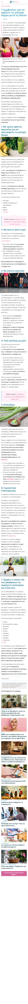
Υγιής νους (4, 800)
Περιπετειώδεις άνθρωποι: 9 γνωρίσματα (12, 803)
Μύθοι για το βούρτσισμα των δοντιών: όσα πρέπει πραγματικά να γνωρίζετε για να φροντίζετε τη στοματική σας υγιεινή (14, 736)
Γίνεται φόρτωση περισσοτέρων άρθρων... (14, 873)
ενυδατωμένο (5, 241)
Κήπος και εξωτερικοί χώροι (8, 864)
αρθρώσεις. (12, 536)
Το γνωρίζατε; (5, 843)
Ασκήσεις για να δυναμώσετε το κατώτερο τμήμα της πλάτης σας (14, 221)
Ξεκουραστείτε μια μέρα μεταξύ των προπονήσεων (13, 782)
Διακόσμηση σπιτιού (6, 709)
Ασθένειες (4, 822)
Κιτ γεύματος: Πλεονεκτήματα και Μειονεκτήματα (13, 846)
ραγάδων (4, 459)
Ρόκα (4, 642)
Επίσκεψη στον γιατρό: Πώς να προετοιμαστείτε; (13, 825)
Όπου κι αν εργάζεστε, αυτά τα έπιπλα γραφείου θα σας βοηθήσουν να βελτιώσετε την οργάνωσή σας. (13, 713)
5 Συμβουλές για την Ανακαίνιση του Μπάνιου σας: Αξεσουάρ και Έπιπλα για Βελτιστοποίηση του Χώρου (13, 760)
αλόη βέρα (10, 479)
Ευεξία (3, 732)
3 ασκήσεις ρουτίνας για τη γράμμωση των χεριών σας (15, 396)
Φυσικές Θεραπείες (5, 6)
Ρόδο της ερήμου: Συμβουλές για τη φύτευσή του (13, 867)
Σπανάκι (5, 212)
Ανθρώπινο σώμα (5, 779)
